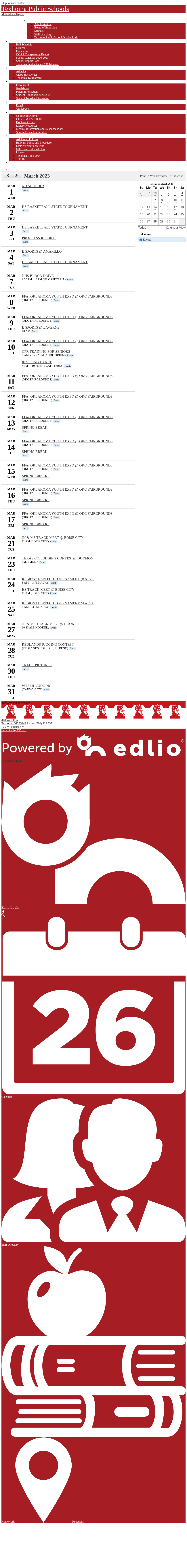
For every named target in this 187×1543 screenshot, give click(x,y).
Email (19, 105)
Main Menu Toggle (12, 14)
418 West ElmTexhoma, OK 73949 (13, 722)
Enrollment (22, 85)
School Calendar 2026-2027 (32, 57)
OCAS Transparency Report (32, 54)
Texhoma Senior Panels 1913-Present (37, 64)
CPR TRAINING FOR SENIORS (46, 351)
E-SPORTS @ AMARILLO (42, 251)
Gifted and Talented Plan (30, 149)
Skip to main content (13, 3)
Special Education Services (31, 132)
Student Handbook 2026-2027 (33, 94)
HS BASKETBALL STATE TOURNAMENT (55, 207)
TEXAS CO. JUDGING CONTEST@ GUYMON (57, 558)
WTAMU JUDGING (36, 686)
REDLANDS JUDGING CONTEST (48, 644)
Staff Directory (42, 34)
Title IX (20, 159)
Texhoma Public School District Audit (56, 37)
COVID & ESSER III (29, 119)
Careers (20, 47)
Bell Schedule (24, 44)
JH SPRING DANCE (37, 362)
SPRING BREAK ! (35, 427)
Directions (22, 51)
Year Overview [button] (158, 176)
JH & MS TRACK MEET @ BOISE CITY (52, 538)
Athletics (21, 71)
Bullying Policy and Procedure (33, 142)
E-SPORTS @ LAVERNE (41, 327)
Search (3, 915)
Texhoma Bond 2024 (28, 155)
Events (147, 239)
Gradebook (22, 88)
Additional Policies (27, 139)
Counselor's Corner (27, 115)
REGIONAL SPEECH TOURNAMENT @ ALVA (58, 579)
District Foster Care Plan (30, 145)
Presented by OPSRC (13, 730)
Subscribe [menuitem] (177, 176)
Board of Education (45, 27)
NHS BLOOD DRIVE (38, 276)
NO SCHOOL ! (33, 186)
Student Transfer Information (32, 98)
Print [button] (143, 176)
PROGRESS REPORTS (39, 238)
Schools (38, 30)
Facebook (3, 911)
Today (142, 228)
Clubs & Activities (26, 74)
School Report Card (27, 60)
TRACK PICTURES (37, 665)
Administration (42, 24)
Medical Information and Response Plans (39, 128)
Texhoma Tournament (28, 77)
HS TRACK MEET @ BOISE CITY (48, 589)
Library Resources (26, 125)
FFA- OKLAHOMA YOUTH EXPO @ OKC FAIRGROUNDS (67, 296)
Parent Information (27, 91)
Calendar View (176, 228)
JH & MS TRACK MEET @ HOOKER (50, 624)
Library (20, 152)
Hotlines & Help (25, 122)
